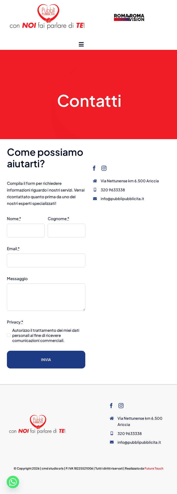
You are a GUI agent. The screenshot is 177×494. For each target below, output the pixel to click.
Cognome (58, 218)
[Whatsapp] (13, 482)
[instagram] (103, 168)
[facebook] (94, 168)
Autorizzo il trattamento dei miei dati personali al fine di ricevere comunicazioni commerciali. (45, 335)
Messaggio (17, 278)
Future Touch (154, 468)
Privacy (15, 321)
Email (13, 248)
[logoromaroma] (129, 14)
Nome (14, 218)
